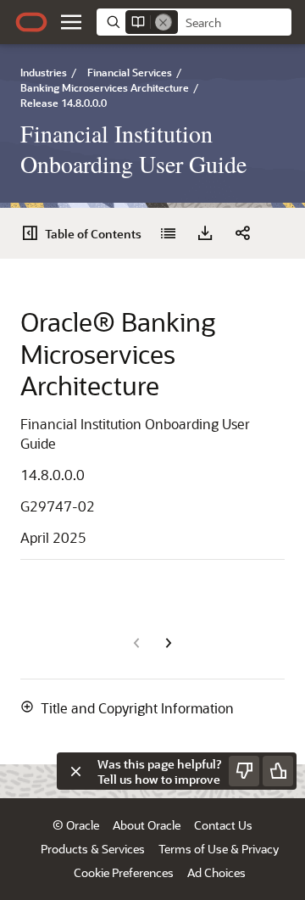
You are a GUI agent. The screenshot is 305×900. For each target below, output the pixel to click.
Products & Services (93, 848)
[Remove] (163, 22)
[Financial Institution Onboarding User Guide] (167, 233)
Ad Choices (216, 872)
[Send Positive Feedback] (278, 771)
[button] (71, 22)
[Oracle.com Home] (31, 22)
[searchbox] (235, 23)
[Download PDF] (205, 233)
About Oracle (146, 825)
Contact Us (223, 825)
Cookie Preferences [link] (124, 872)
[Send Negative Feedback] (244, 771)
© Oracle (76, 825)
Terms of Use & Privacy (218, 848)
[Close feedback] (75, 771)
